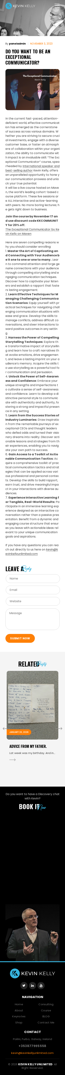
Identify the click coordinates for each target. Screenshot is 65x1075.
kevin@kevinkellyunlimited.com (31, 551)
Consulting (45, 1004)
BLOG (46, 1016)
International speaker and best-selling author (32, 168)
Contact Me (46, 1022)
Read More (12, 759)
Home (19, 1004)
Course (46, 1010)
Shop (18, 1022)
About (19, 1010)
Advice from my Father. (28, 746)
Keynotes (19, 1016)
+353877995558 (32, 1046)
